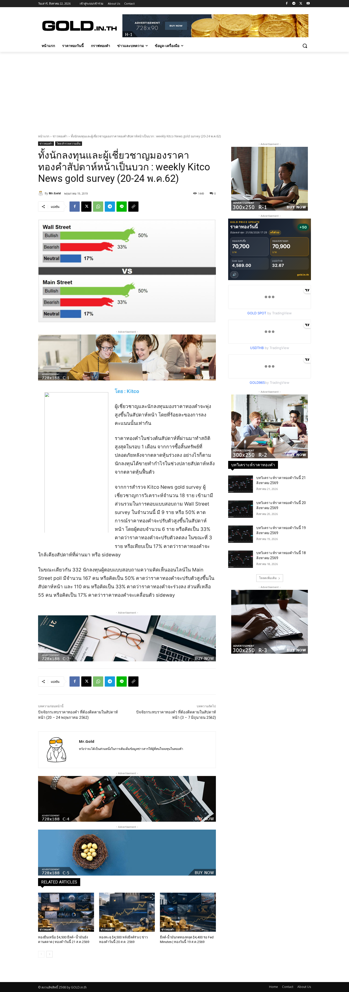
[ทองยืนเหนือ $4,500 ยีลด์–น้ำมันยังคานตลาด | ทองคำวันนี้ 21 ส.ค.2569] (66, 912)
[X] (301, 4)
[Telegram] (294, 4)
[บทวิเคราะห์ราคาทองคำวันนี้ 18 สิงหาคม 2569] (240, 559)
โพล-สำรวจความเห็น (68, 143)
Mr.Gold (55, 193)
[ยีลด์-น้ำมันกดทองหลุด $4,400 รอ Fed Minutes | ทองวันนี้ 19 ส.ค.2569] (188, 912)
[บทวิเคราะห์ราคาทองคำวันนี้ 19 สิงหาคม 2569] (240, 534)
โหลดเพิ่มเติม (268, 578)
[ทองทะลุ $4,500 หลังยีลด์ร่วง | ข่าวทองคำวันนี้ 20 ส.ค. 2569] (127, 912)
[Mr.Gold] (41, 193)
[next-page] (49, 954)
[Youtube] (308, 4)
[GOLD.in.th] (79, 25)
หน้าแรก (43, 136)
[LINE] (122, 206)
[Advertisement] (174, 90)
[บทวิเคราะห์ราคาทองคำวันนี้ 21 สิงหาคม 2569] (240, 484)
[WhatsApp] (98, 206)
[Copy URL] (133, 206)
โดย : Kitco (127, 391)
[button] (305, 46)
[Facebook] (287, 4)
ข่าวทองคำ (60, 136)
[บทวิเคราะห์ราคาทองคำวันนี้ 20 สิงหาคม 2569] (240, 509)
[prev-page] (41, 954)
